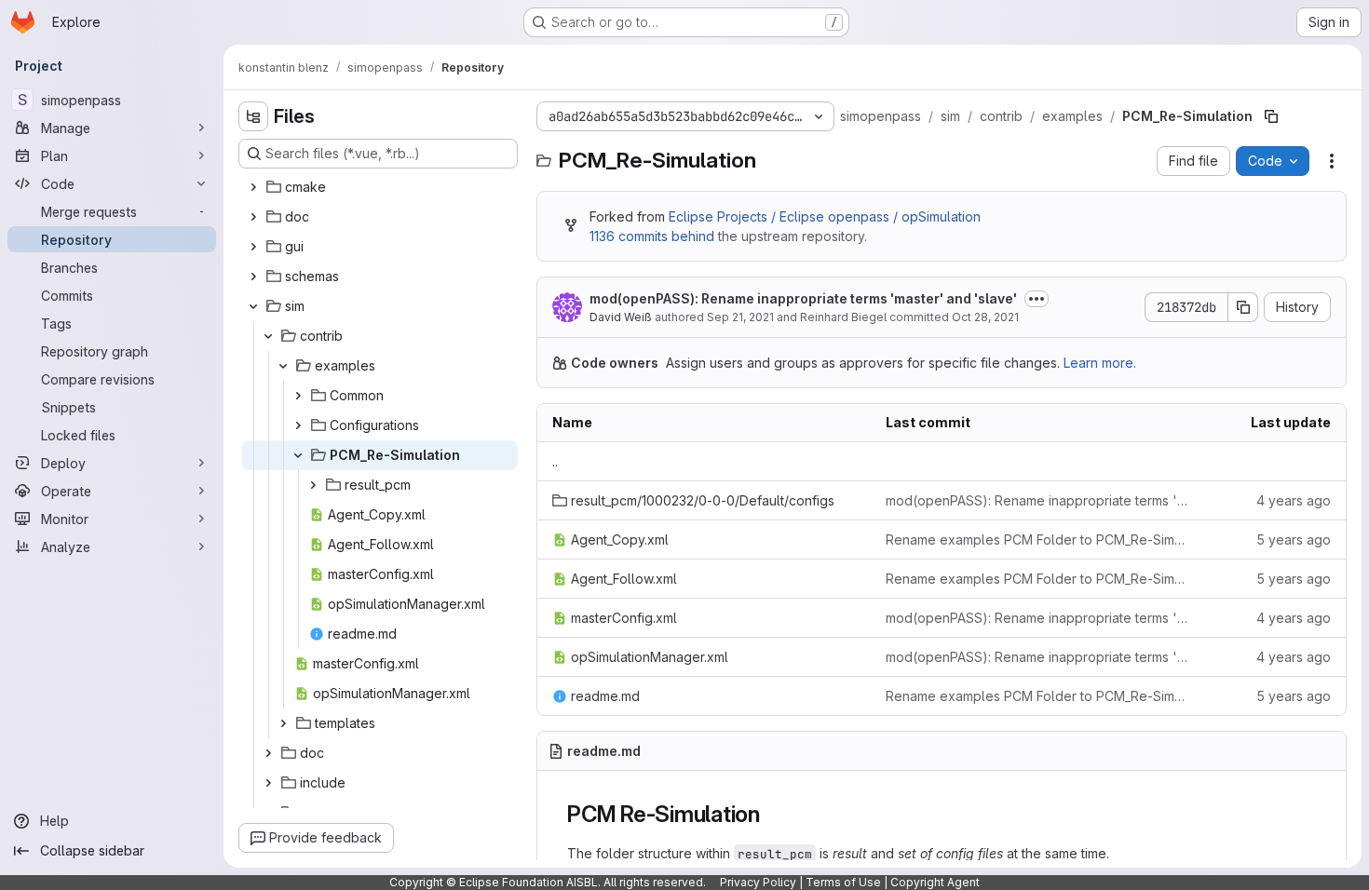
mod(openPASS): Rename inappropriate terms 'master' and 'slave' (803, 298)
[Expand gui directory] (253, 247)
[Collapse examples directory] (283, 366)
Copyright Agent (935, 882)
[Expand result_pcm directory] (313, 485)
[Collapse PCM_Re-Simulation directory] (298, 455)
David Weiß (621, 317)
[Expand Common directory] (298, 395)
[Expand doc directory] (253, 217)
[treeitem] (380, 187)
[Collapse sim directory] (253, 306)
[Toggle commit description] (1036, 298)
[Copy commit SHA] (1243, 307)
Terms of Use (843, 882)
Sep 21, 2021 (740, 317)
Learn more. (1100, 363)
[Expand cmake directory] (253, 187)
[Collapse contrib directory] (268, 336)
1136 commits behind (652, 236)
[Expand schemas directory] (253, 276)
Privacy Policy (758, 882)
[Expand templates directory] (283, 723)
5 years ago (1293, 539)
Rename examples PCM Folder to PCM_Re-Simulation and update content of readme (1037, 539)
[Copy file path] (1271, 116)
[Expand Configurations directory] (298, 425)
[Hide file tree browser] (253, 116)
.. (555, 461)
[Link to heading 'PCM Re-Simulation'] (772, 814)
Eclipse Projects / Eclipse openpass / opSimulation (825, 216)
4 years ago (1293, 500)
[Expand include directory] (268, 783)
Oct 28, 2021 (985, 317)
